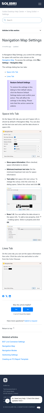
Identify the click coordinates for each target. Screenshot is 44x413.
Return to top (7, 328)
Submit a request (30, 321)
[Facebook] (3, 296)
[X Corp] (7, 296)
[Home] (9, 4)
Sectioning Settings (10, 355)
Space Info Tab (12, 72)
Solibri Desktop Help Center (13, 12)
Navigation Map (8, 60)
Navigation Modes (9, 350)
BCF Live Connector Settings (13, 342)
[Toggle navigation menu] (40, 4)
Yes (16, 309)
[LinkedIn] (10, 296)
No (28, 309)
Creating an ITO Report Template (15, 359)
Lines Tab (10, 76)
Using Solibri (32, 12)
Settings (5, 14)
